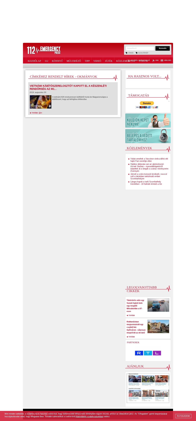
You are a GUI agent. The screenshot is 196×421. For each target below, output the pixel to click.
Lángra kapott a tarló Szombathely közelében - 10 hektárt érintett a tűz (146, 183)
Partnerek (133, 342)
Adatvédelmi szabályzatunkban (89, 416)
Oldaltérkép (143, 53)
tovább (35, 113)
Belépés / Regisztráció (140, 60)
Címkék (131, 53)
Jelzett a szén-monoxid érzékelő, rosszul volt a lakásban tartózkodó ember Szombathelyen (148, 176)
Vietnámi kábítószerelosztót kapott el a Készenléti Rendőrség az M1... (68, 87)
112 (46, 60)
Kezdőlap (34, 60)
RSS (157, 60)
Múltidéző (74, 60)
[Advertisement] (98, 21)
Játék (109, 60)
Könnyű (57, 60)
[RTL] (148, 353)
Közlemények (125, 60)
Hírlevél (168, 60)
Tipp (87, 60)
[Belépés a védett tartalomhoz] (148, 136)
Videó (97, 60)
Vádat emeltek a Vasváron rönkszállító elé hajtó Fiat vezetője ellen (149, 160)
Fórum (143, 60)
